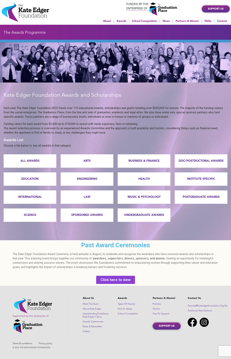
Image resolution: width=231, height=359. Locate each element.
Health (144, 179)
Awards (121, 21)
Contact (222, 21)
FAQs (208, 21)
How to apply (125, 309)
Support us (216, 9)
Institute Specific (201, 179)
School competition (128, 314)
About (107, 21)
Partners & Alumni (187, 21)
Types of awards (126, 304)
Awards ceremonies (93, 322)
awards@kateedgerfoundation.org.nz (208, 306)
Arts (87, 161)
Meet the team (91, 304)
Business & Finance (144, 161)
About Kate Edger (92, 309)
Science (30, 215)
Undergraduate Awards (144, 215)
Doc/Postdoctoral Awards (201, 161)
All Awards (30, 161)
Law (87, 197)
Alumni (156, 309)
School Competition (144, 21)
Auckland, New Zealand (200, 311)
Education (30, 179)
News (166, 21)
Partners (157, 304)
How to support (161, 314)
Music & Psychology (144, 197)
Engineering (87, 179)
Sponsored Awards (87, 215)
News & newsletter (92, 326)
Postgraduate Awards (201, 197)
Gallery (86, 331)
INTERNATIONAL (30, 197)
